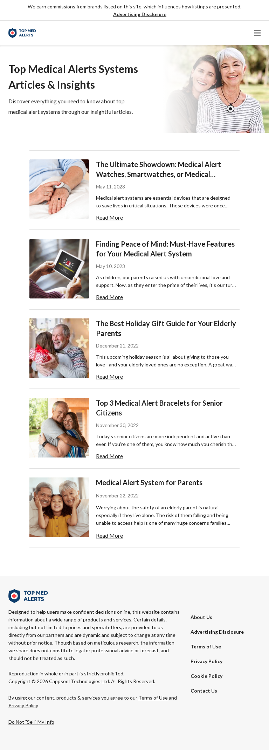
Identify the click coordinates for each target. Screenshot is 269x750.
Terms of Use (206, 646)
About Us (201, 617)
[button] (139, 15)
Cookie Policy (206, 676)
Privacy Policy (206, 661)
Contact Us (204, 691)
